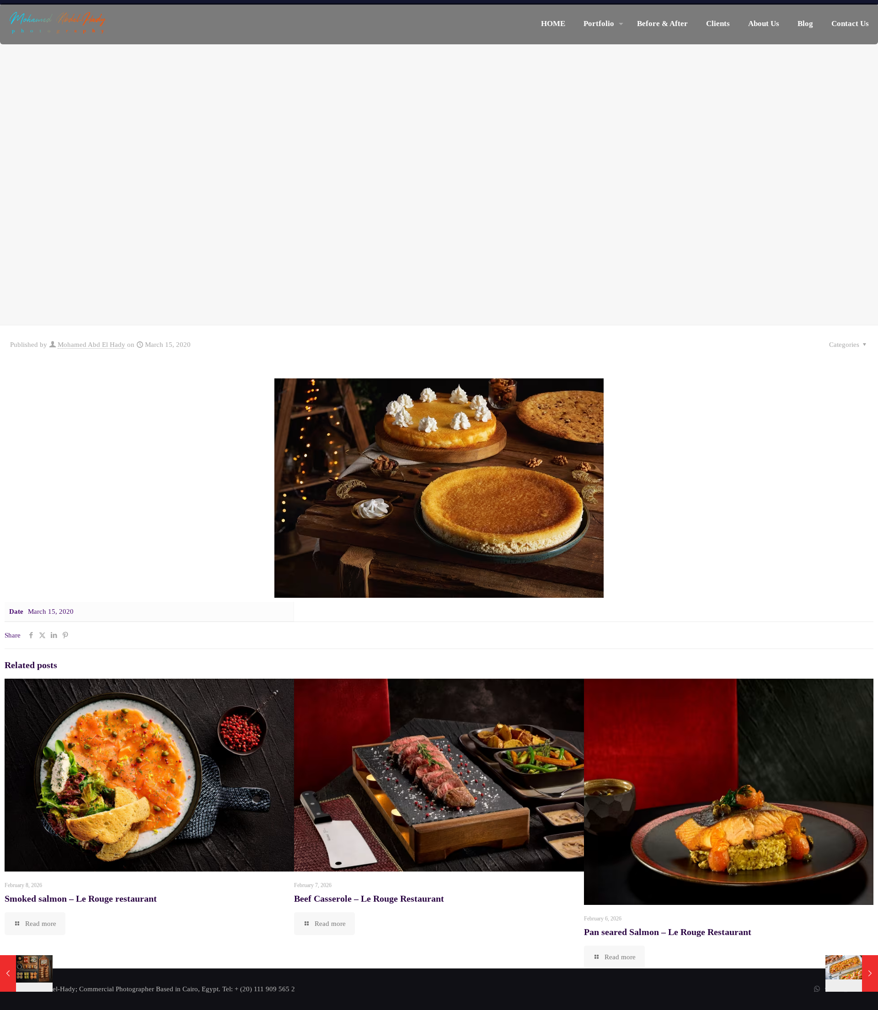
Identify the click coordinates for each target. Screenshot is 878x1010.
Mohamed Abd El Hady (91, 344)
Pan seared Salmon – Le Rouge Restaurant (667, 932)
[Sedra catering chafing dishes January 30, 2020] (851, 973)
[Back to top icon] (834, 991)
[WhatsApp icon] (817, 989)
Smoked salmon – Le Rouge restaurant (81, 898)
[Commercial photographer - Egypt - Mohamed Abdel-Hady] (58, 23)
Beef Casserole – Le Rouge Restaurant (369, 898)
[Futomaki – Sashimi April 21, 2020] (26, 973)
